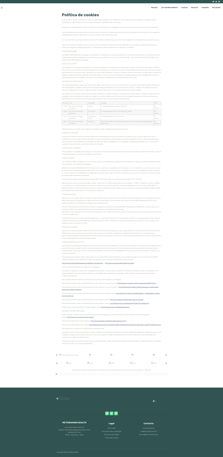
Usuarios (184, 7)
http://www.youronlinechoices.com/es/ (80, 317)
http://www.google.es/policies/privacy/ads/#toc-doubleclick (82, 263)
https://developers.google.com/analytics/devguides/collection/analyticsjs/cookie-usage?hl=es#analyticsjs (125, 325)
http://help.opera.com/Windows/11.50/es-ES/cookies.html (129, 303)
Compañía (205, 7)
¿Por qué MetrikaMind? (169, 7)
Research (194, 7)
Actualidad (216, 7)
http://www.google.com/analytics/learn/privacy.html (108, 321)
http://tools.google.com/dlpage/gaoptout (115, 307)
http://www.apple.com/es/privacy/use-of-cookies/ (126, 300)
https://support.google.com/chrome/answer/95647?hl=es (136, 283)
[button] (57, 355)
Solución (154, 7)
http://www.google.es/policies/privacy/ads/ (119, 263)
